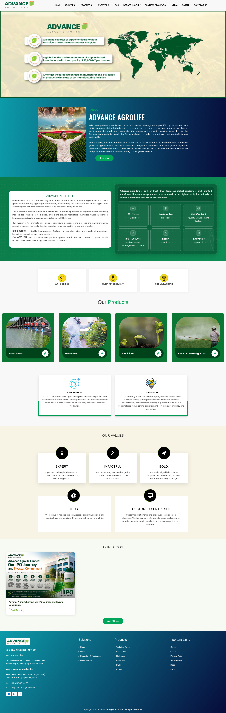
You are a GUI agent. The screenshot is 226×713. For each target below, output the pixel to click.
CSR (117, 5)
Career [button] (186, 5)
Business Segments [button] (155, 5)
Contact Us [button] (200, 5)
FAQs (172, 672)
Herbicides (71, 356)
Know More (104, 160)
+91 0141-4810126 (19, 686)
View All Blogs (113, 623)
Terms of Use (176, 663)
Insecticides (16, 356)
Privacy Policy (176, 658)
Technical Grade (123, 649)
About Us (84, 654)
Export (119, 672)
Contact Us (175, 654)
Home (57, 5)
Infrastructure (132, 5)
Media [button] (174, 5)
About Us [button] (70, 5)
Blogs (172, 667)
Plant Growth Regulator (192, 356)
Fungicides (128, 356)
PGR (118, 667)
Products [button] (86, 5)
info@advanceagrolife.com (22, 690)
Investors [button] (103, 5)
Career (173, 649)
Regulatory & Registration (91, 658)
